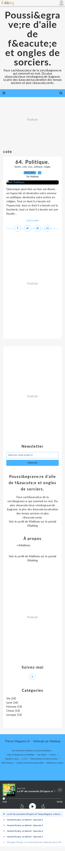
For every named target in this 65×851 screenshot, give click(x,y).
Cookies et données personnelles (30, 763)
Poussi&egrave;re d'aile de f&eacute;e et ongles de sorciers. (32, 39)
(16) (12, 702)
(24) (11, 698)
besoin (18, 167)
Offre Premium (7, 763)
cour (30, 167)
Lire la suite (32, 220)
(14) (14, 706)
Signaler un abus (12, 759)
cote (24, 167)
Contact (53, 755)
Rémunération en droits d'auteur (44, 759)
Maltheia (34, 521)
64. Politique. (32, 162)
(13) (13, 710)
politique (38, 167)
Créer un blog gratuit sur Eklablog (20, 755)
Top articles (42, 755)
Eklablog (55, 741)
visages (47, 167)
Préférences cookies (55, 763)
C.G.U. (25, 759)
